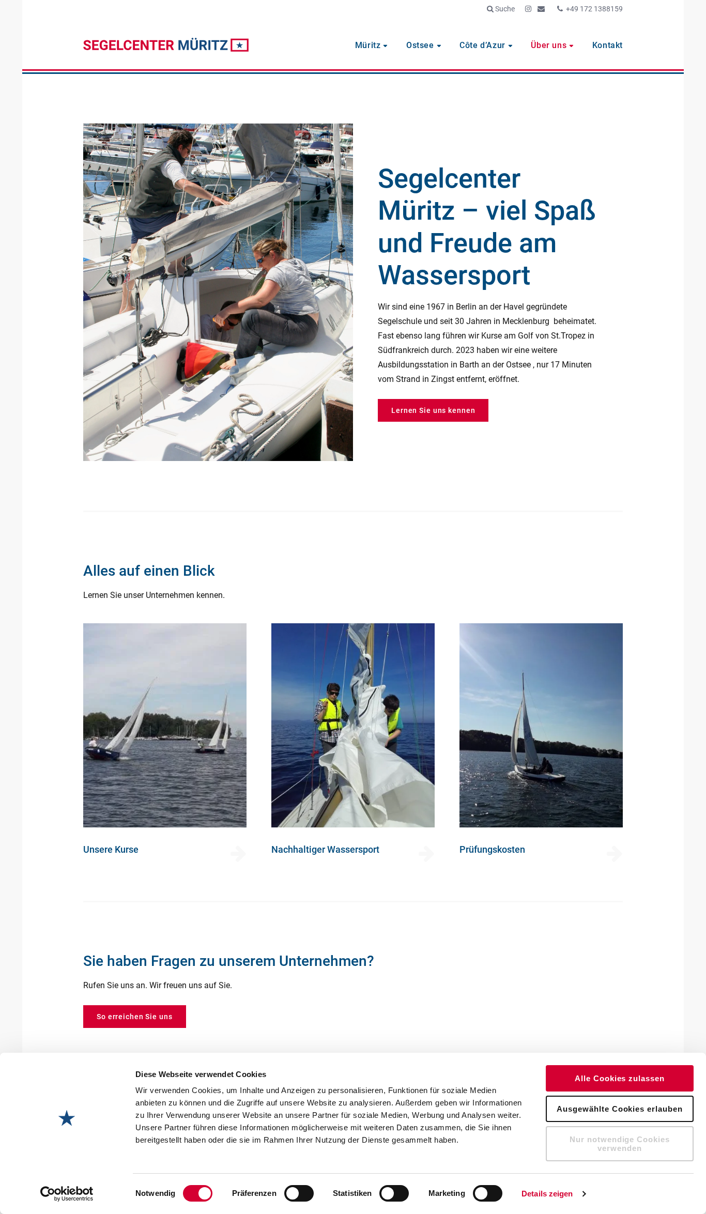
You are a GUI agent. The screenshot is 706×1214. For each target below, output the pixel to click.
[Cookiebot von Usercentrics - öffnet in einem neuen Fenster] (67, 1194)
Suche (504, 9)
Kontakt (607, 45)
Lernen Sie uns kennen (433, 410)
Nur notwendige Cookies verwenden (620, 1143)
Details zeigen (547, 1193)
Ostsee (420, 45)
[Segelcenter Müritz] (166, 46)
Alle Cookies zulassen (620, 1078)
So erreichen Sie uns (135, 1016)
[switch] (299, 1193)
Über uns (548, 45)
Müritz (368, 45)
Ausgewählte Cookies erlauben (619, 1108)
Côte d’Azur (482, 45)
